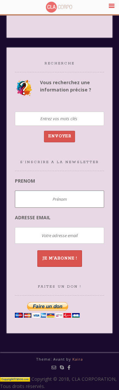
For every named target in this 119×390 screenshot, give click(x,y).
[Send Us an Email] (54, 367)
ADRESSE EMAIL (33, 217)
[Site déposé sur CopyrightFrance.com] (15, 379)
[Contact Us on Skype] (62, 367)
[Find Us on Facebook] (69, 367)
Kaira (77, 359)
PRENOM (25, 181)
